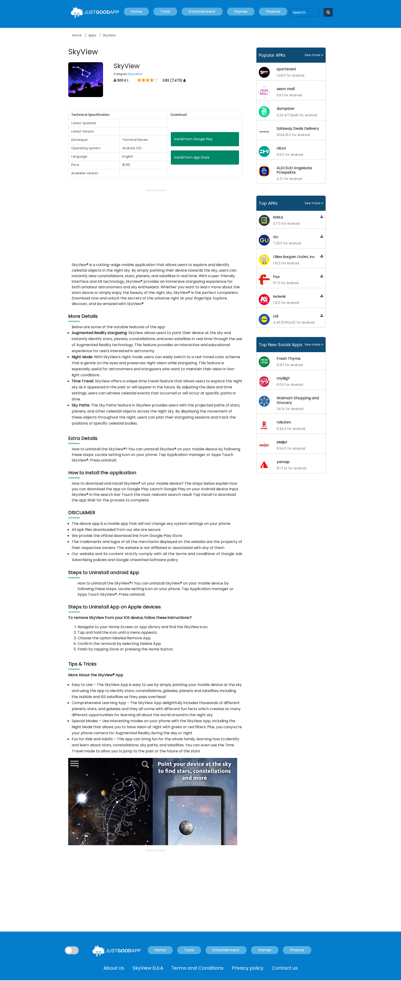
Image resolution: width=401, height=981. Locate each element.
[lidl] (321, 316)
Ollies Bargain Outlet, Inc (294, 256)
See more (313, 55)
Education (135, 74)
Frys (276, 276)
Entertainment (202, 11)
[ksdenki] (321, 296)
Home (136, 11)
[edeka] (321, 217)
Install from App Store (191, 157)
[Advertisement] (155, 225)
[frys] (321, 276)
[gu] (321, 237)
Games (240, 11)
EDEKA (278, 217)
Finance (273, 11)
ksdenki (279, 296)
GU (275, 236)
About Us (113, 968)
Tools (165, 11)
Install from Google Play (193, 139)
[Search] (328, 12)
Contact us (285, 968)
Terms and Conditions (197, 968)
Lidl (275, 316)
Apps (92, 35)
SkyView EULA (148, 968)
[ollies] (321, 256)
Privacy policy (247, 968)
